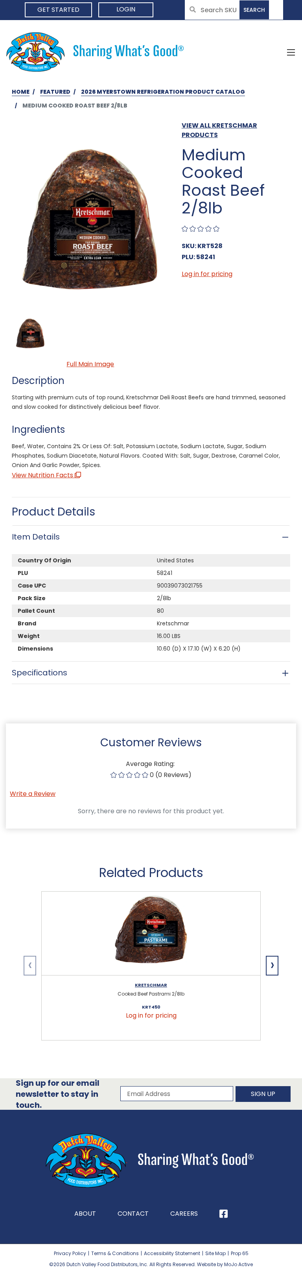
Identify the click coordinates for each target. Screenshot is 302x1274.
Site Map (215, 1253)
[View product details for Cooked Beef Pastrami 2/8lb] (151, 933)
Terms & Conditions (115, 1253)
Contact (133, 1213)
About (85, 1213)
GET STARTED (58, 9)
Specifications (39, 672)
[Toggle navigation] (291, 52)
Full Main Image (90, 364)
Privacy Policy (70, 1253)
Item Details (36, 536)
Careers (184, 1213)
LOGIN (125, 9)
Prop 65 (240, 1253)
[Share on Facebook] (223, 1213)
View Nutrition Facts (43, 475)
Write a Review (32, 793)
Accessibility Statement (172, 1253)
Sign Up (263, 1093)
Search (254, 10)
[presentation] (30, 965)
